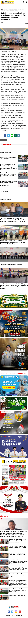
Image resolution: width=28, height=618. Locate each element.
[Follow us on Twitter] (12, 611)
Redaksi (8, 615)
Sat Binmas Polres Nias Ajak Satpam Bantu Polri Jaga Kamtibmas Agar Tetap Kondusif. (13, 263)
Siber (13, 615)
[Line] (12, 135)
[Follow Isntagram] (16, 611)
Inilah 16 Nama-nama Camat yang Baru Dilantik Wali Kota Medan (17, 596)
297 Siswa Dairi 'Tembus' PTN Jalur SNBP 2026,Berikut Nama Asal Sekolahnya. (8, 157)
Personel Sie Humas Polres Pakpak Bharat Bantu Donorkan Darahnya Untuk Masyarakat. (18, 541)
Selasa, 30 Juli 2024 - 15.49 (8, 24)
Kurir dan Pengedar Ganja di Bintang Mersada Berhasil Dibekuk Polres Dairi (18, 548)
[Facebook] (5, 135)
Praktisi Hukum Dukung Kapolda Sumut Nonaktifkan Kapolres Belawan (17, 575)
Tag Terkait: (3, 139)
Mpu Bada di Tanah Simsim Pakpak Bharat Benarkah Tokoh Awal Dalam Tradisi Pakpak (18, 590)
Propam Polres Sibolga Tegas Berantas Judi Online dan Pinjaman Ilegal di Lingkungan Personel (18, 568)
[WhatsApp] (15, 135)
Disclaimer (19, 615)
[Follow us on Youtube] (19, 611)
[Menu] (27, 2)
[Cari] (23, 2)
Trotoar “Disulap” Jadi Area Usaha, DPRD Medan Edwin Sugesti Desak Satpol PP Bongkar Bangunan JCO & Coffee (18, 562)
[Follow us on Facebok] (8, 611)
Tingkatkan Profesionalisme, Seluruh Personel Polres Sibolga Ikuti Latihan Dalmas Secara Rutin (8, 175)
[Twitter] (8, 135)
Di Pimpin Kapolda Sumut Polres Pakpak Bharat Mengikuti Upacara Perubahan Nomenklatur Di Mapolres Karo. (8, 183)
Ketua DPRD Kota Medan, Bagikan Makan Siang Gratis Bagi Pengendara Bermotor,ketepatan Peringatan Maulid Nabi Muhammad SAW (18, 583)
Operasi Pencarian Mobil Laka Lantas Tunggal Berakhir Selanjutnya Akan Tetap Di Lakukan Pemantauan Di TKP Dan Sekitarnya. (8, 167)
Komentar (26, 23)
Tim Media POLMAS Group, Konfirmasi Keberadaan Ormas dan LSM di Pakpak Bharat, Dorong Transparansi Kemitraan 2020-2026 (13, 220)
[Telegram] (18, 135)
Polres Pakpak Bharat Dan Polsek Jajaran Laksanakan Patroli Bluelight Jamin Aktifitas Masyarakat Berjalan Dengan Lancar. (12, 242)
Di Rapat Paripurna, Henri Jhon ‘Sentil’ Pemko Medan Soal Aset (17, 553)
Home (2, 9)
